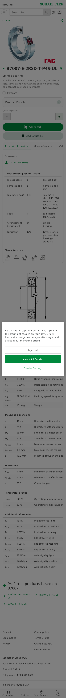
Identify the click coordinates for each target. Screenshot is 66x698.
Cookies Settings (33, 368)
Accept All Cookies (32, 359)
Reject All (33, 350)
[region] (33, 349)
